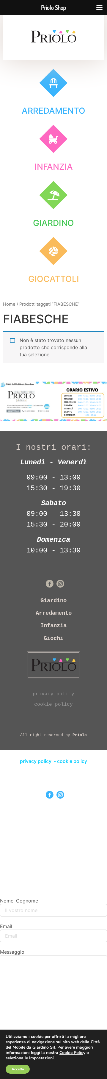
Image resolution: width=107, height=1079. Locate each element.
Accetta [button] (18, 1069)
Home (9, 304)
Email (6, 926)
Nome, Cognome (19, 900)
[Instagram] (60, 795)
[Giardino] (53, 195)
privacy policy (53, 694)
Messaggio (12, 952)
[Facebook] (49, 795)
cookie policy (53, 704)
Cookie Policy (72, 1052)
